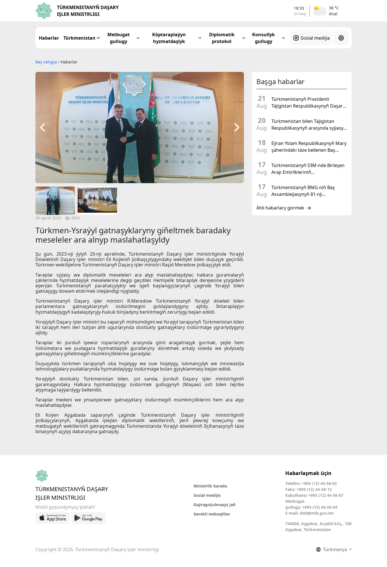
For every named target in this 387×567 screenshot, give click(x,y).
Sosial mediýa (315, 38)
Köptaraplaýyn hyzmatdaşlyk (169, 37)
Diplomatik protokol (222, 37)
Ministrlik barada (210, 486)
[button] (42, 127)
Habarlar (49, 38)
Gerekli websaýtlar (212, 514)
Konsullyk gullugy (263, 37)
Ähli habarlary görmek (280, 208)
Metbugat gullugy (118, 37)
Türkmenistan (79, 38)
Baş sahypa (46, 62)
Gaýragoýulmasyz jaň (214, 504)
